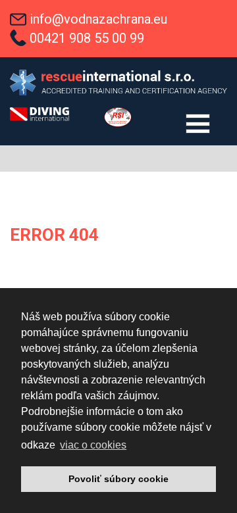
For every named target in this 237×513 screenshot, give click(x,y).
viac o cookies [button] (93, 445)
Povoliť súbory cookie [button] (118, 479)
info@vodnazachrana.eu (98, 19)
